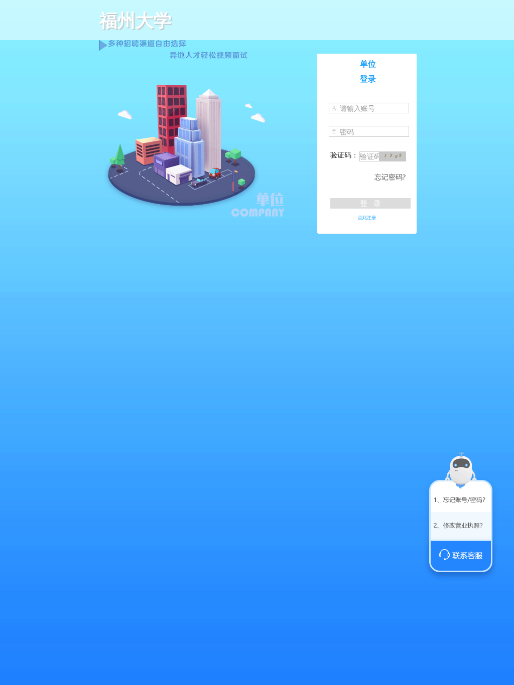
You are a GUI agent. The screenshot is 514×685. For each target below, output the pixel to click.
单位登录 (368, 71)
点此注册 (367, 217)
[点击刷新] (392, 156)
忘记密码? (390, 177)
